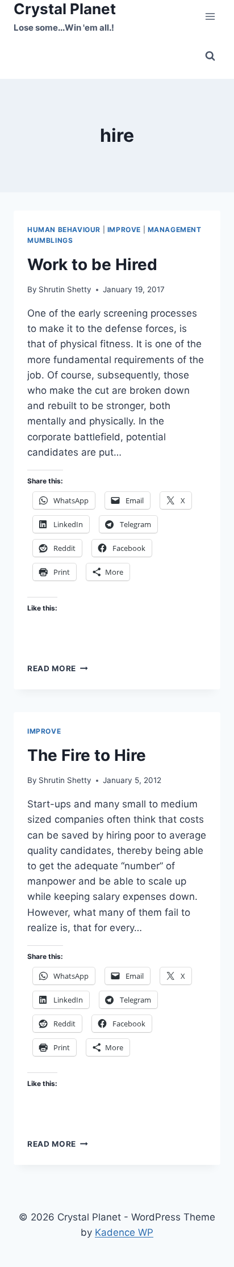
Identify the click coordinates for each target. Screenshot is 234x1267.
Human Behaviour (64, 229)
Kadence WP (124, 1232)
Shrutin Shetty (65, 289)
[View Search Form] (210, 56)
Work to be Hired (92, 264)
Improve (124, 229)
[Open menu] (209, 17)
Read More (57, 668)
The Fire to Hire (86, 755)
